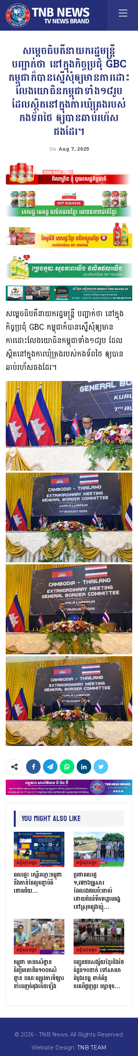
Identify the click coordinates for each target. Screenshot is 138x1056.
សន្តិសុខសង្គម (26, 862)
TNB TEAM (92, 1047)
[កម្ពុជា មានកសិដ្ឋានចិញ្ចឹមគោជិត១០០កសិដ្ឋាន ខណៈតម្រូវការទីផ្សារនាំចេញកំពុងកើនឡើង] (39, 936)
